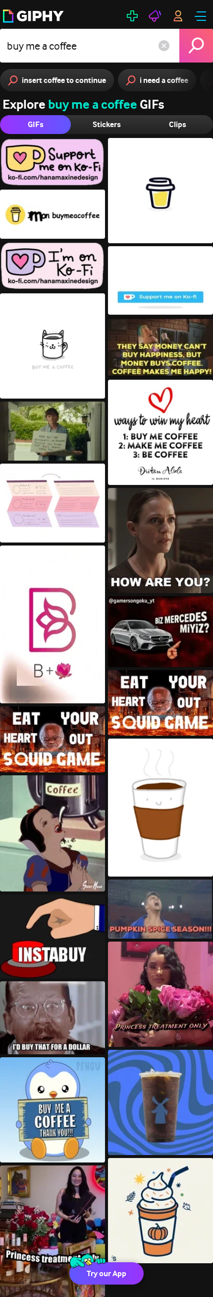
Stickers (107, 124)
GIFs (36, 124)
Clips (177, 124)
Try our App (106, 1273)
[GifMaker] (132, 16)
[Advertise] (155, 16)
